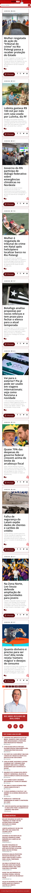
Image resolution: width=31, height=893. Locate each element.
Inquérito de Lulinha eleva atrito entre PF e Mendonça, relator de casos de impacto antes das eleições (16, 774)
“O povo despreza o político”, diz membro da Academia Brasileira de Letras (16, 792)
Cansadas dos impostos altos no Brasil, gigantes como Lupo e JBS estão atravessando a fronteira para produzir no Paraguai (15, 740)
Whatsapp (10, 74)
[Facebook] (10, 726)
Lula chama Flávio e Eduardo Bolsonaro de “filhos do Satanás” (15, 780)
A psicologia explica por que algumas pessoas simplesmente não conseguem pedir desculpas (16, 748)
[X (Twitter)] (21, 726)
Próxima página (22, 686)
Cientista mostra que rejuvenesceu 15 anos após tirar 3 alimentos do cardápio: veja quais (16, 807)
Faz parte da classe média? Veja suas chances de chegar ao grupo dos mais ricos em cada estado (16, 755)
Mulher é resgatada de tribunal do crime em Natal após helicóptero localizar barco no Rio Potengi (11, 847)
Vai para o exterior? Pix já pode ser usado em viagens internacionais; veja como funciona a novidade (11, 865)
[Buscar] (29, 5)
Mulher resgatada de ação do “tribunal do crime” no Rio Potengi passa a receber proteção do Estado (12, 821)
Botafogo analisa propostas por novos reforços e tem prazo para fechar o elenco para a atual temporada (12, 856)
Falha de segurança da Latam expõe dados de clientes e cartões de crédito (12, 883)
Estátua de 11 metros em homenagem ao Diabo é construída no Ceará (16, 800)
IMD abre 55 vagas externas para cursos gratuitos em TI (15, 786)
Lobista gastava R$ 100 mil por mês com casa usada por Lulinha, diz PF (12, 829)
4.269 (16, 686)
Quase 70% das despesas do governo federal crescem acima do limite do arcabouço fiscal (12, 875)
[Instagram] (15, 726)
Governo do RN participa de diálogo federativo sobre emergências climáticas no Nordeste (11, 838)
